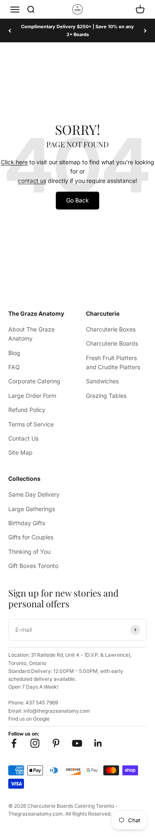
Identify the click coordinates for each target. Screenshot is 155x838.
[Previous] (9, 30)
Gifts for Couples (30, 537)
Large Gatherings (31, 508)
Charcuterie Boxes (111, 329)
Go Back (77, 200)
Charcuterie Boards (112, 343)
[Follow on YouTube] (77, 743)
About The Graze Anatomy (31, 334)
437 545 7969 (42, 702)
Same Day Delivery (34, 494)
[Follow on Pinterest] (56, 743)
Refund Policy (26, 409)
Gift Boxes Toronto (33, 565)
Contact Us (23, 438)
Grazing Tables (106, 395)
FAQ (14, 366)
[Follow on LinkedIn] (98, 743)
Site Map (20, 452)
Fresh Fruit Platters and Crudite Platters (113, 362)
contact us (32, 180)
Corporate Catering (34, 381)
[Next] (145, 30)
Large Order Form (32, 395)
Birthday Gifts (26, 522)
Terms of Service (31, 424)
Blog (14, 352)
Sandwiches (102, 381)
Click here (14, 162)
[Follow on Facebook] (13, 743)
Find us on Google (29, 719)
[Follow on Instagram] (35, 743)
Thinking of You (29, 551)
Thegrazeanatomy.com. (36, 814)
